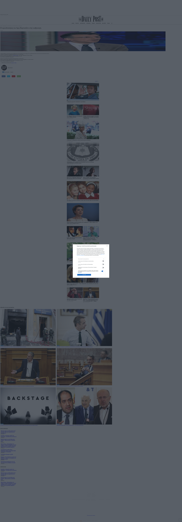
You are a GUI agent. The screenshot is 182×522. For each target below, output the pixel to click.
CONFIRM (84, 274)
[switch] (103, 261)
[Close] (107, 246)
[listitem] (91, 258)
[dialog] (91, 261)
